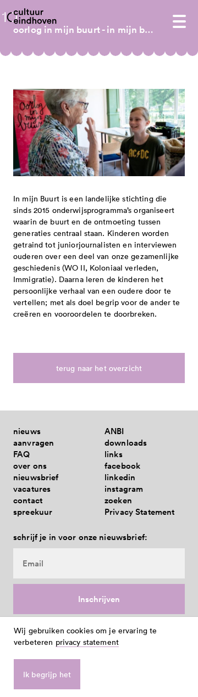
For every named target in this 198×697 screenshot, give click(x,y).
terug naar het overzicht (99, 368)
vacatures (32, 488)
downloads (126, 442)
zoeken (118, 500)
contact (27, 500)
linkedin (120, 477)
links (114, 454)
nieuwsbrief (36, 477)
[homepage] (35, 15)
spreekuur (32, 512)
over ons (30, 465)
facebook (122, 465)
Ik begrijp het (47, 674)
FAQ (21, 454)
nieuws (27, 431)
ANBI (114, 431)
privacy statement (87, 642)
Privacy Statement (139, 512)
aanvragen (33, 442)
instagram (124, 488)
